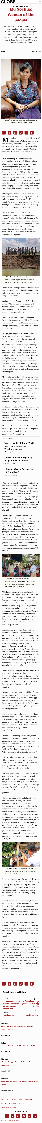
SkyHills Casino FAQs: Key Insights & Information (17, 459)
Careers (20, 1099)
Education (11, 1046)
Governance (21, 1026)
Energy (10, 1062)
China (3, 1026)
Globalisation (11, 1026)
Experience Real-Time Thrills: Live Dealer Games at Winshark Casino (19, 446)
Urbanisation (5, 1065)
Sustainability (33, 1081)
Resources (32, 1062)
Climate (3, 1062)
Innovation (13, 1081)
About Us (4, 1099)
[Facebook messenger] (32, 133)
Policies (4, 1103)
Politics (10, 1029)
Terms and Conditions (16, 1103)
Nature (17, 1062)
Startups (4, 1084)
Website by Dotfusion (9, 1107)
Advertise (13, 1099)
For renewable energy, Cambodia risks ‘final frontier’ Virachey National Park (11, 1003)
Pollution (24, 1062)
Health (19, 1046)
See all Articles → (7, 1036)
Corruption (23, 1081)
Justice (3, 1029)
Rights (33, 1046)
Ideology (30, 1026)
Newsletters (29, 1099)
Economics (5, 1081)
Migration (26, 1046)
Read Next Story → (32, 1015)
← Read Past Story (9, 1015)
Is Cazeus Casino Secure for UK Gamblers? (18, 470)
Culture (3, 1046)
